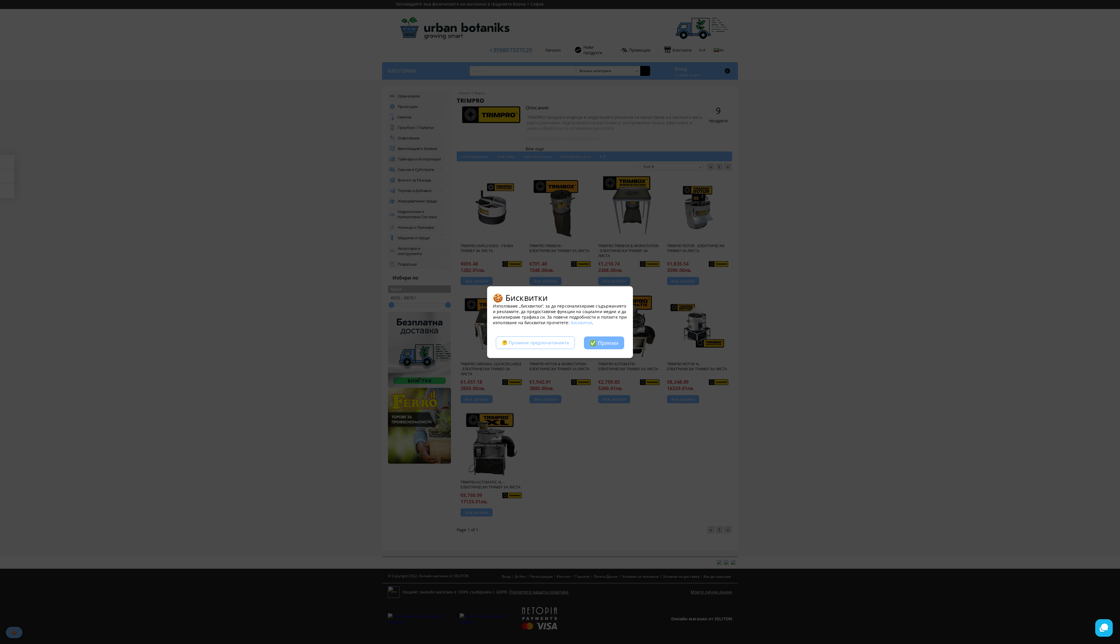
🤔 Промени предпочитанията (535, 343)
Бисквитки (581, 322)
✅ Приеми (604, 342)
